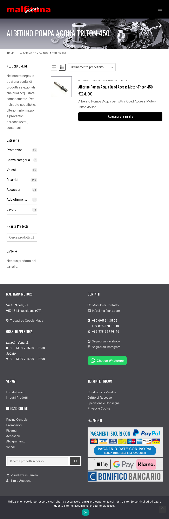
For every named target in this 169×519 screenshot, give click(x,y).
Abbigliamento (17, 199)
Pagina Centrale (17, 419)
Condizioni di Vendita (102, 392)
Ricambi (12, 180)
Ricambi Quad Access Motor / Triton (103, 80)
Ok (85, 512)
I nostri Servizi (15, 392)
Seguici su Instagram (105, 347)
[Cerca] (32, 237)
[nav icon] (160, 9)
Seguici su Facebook (105, 341)
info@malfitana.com (105, 311)
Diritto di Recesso (100, 397)
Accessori (14, 190)
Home (10, 53)
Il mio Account (19, 481)
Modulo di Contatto (105, 305)
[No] (162, 509)
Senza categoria (18, 160)
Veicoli (11, 170)
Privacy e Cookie (99, 408)
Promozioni (15, 150)
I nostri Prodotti (17, 397)
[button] (120, 116)
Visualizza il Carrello (23, 475)
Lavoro (11, 210)
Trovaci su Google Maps (25, 320)
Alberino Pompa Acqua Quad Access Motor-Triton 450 (115, 87)
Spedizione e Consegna (104, 403)
